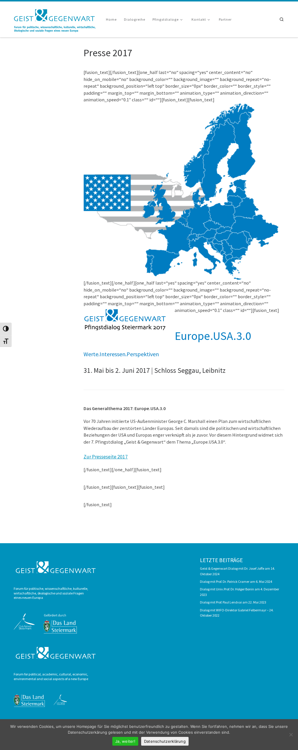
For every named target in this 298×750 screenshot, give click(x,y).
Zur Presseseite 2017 (106, 456)
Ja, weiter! (125, 741)
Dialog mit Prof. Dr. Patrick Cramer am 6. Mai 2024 (236, 581)
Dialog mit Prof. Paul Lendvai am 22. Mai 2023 (233, 602)
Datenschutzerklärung (165, 741)
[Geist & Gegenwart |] (55, 18)
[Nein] (291, 734)
